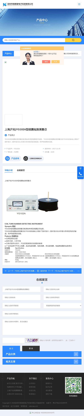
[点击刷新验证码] (32, 340)
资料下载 (49, 394)
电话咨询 (80, 176)
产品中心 (8, 53)
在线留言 (21, 170)
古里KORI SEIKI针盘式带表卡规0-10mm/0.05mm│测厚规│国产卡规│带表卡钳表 (16, 394)
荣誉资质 (32, 387)
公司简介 (32, 383)
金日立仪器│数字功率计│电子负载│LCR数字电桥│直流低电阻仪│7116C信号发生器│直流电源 (16, 383)
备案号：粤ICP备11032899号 (56, 403)
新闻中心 (49, 383)
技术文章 (49, 387)
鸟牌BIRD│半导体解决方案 (16, 387)
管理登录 (24, 406)
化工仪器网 (15, 406)
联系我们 (32, 394)
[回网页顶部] (80, 169)
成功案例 (49, 390)
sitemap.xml (33, 406)
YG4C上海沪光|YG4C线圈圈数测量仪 (28, 271)
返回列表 (43, 271)
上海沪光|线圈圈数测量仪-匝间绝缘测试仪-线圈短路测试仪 (16, 390)
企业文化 (32, 390)
